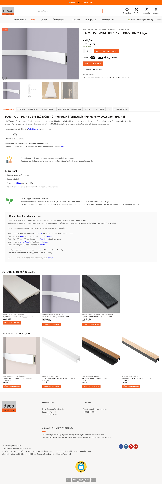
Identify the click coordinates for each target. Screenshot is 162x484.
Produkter (19, 19)
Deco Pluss (44, 239)
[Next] (75, 54)
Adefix (39, 233)
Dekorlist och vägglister (118, 29)
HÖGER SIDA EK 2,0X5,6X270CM (94, 379)
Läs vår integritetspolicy (11, 445)
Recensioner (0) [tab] (121, 109)
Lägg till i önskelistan (93, 69)
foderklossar (33, 129)
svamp (49, 236)
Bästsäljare (86, 314)
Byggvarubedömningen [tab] (94, 109)
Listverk (102, 29)
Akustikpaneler (48, 376)
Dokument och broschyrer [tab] (69, 109)
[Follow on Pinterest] (130, 446)
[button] (155, 11)
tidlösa (18, 183)
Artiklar (76, 19)
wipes (45, 242)
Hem (84, 29)
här (62, 146)
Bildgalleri (90, 19)
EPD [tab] (109, 109)
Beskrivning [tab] (8, 109)
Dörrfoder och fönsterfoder (118, 78)
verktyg (50, 258)
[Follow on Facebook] (121, 446)
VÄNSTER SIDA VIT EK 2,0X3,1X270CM (136, 379)
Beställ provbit (93, 63)
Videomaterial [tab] (48, 109)
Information (107, 19)
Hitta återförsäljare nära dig (142, 19)
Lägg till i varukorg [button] (12, 323)
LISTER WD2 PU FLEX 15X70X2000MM (17, 379)
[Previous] (6, 54)
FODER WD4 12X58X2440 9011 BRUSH (97, 317)
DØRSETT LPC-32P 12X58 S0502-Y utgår (18, 317)
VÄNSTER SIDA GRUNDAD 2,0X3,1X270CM (58, 379)
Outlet (44, 19)
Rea (33, 19)
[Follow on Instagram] (126, 446)
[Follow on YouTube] (135, 446)
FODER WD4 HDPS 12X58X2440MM (56, 317)
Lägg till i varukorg (106, 51)
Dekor (92, 78)
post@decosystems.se (98, 409)
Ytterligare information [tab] (27, 109)
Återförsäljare (60, 19)
